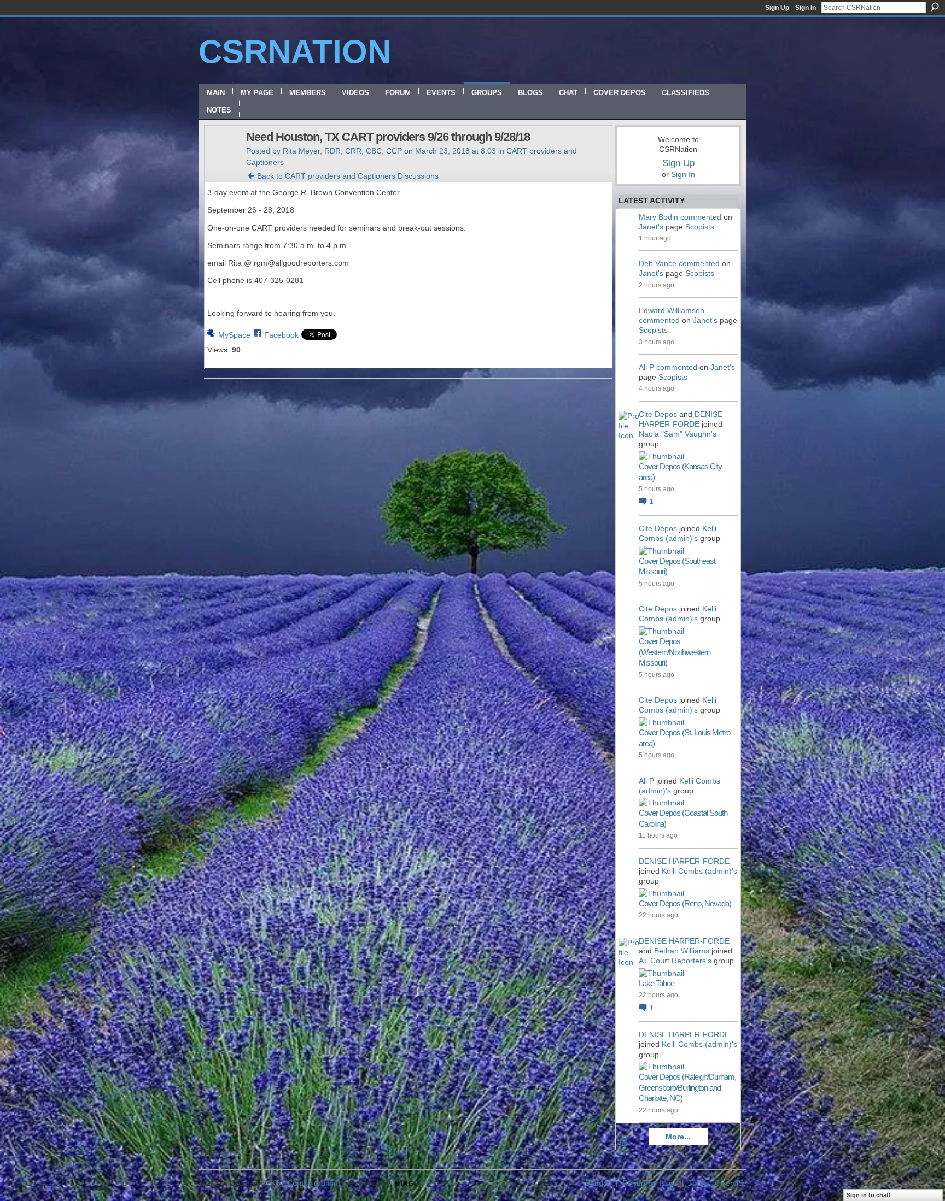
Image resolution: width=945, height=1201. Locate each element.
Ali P (646, 367)
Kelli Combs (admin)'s (699, 871)
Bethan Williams (681, 950)
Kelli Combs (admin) (306, 1183)
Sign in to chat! (869, 1195)
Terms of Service (717, 1183)
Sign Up (777, 7)
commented (700, 217)
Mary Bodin (658, 217)
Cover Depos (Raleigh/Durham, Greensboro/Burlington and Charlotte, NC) (687, 1087)
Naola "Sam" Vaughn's (677, 433)
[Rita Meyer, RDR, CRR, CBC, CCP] (222, 160)
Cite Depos (658, 414)
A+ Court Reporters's (675, 960)
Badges (598, 1183)
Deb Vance (657, 263)
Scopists (699, 226)
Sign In (805, 7)
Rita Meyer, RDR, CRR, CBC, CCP (342, 150)
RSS (624, 1142)
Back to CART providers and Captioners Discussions (348, 176)
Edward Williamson (671, 310)
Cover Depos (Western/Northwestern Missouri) (674, 652)
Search (934, 7)
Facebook (281, 335)
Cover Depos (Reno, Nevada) (685, 903)
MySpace (234, 335)
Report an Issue (650, 1183)
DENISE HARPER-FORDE (684, 861)
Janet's (651, 226)
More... (678, 1136)
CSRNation (295, 51)
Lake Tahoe (656, 983)
